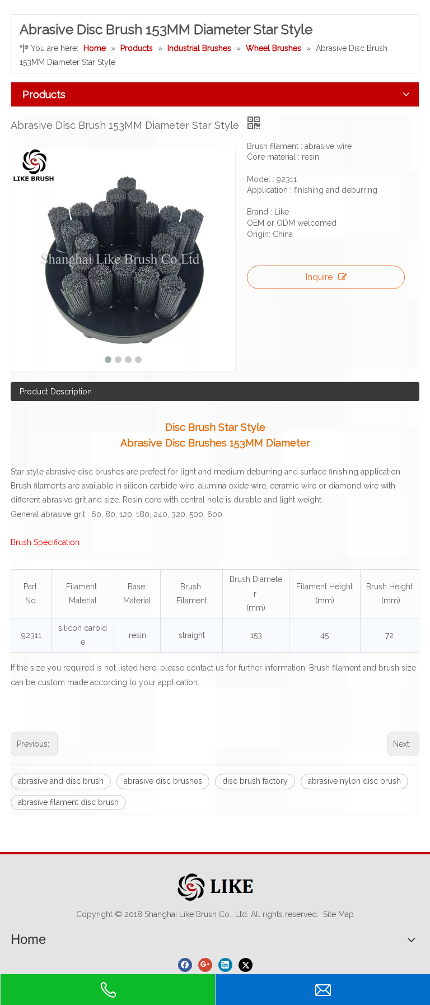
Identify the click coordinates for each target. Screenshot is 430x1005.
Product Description (56, 391)
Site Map (338, 914)
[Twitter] (246, 964)
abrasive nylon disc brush (354, 780)
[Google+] (205, 964)
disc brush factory (255, 780)
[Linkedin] (225, 964)
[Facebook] (185, 964)
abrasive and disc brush (61, 780)
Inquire (319, 277)
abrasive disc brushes (163, 780)
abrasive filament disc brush (68, 802)
